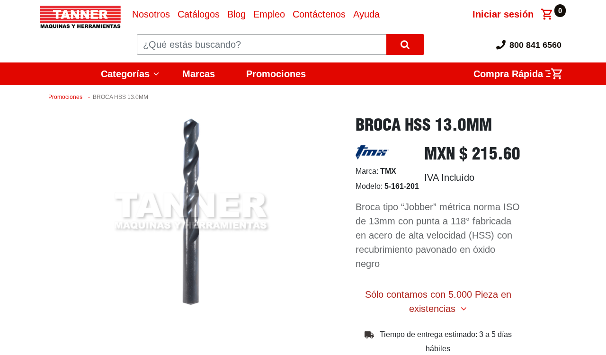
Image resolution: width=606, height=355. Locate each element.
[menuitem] (151, 14)
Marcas (198, 74)
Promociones (276, 74)
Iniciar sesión (503, 14)
